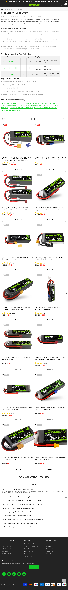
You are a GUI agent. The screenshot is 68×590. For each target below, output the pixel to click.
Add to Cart (18, 169)
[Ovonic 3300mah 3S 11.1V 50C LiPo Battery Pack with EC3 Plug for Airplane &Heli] (50, 289)
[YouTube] (24, 574)
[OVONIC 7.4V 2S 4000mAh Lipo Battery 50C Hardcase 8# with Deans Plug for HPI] (17, 389)
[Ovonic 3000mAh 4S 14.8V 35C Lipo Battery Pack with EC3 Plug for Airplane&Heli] (50, 389)
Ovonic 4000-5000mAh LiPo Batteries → (30, 105)
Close (66, 1)
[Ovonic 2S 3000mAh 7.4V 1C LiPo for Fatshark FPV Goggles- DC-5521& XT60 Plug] (50, 239)
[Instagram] (9, 574)
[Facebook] (4, 574)
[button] (32, 119)
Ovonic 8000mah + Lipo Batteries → (11, 110)
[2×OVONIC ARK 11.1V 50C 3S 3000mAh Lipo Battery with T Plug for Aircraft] (17, 339)
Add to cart (50, 169)
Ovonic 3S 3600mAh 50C (10, 68)
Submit (34, 567)
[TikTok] (19, 574)
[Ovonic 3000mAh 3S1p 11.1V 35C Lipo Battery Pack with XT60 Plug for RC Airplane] (17, 439)
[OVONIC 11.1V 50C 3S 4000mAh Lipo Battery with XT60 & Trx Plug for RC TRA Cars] (17, 239)
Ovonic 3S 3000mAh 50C (10, 74)
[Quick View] (3, 124)
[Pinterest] (14, 574)
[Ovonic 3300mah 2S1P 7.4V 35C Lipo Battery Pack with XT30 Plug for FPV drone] (50, 439)
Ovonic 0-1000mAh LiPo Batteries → (11, 103)
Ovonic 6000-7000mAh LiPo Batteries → (21, 108)
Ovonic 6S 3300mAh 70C (10, 61)
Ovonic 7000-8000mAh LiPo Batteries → (45, 108)
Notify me (50, 219)
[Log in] (61, 5)
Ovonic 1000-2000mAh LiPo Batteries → (36, 103)
